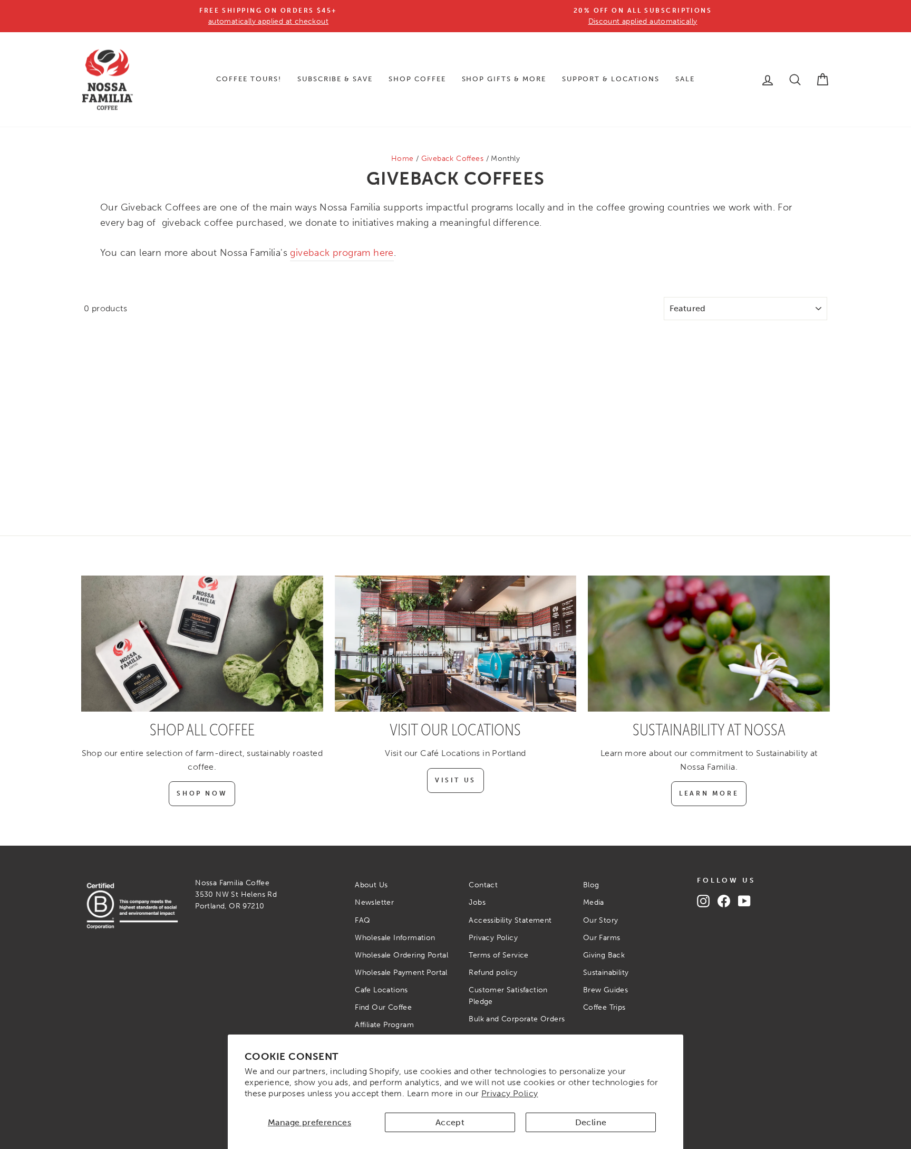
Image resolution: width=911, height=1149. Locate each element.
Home (402, 158)
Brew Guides (605, 989)
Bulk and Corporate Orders (517, 1018)
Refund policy (493, 972)
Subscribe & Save (335, 79)
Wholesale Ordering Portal (401, 955)
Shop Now (202, 793)
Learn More (709, 793)
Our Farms (602, 937)
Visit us (455, 780)
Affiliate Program (384, 1024)
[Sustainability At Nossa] (709, 644)
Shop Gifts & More (504, 79)
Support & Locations (611, 79)
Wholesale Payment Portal (401, 972)
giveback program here (341, 252)
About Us (371, 884)
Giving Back (604, 955)
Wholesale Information (395, 937)
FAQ (362, 920)
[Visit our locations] (456, 644)
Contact (483, 884)
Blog (591, 884)
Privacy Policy (509, 1093)
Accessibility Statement (510, 920)
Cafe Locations (381, 989)
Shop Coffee (417, 79)
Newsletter (374, 902)
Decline (591, 1122)
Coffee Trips (604, 1007)
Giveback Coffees (452, 158)
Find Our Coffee (383, 1007)
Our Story (600, 920)
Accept (449, 1122)
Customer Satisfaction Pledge (508, 995)
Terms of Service (498, 955)
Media (593, 902)
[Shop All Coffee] (202, 644)
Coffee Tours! (248, 79)
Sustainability (606, 972)
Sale (685, 79)
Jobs (477, 902)
